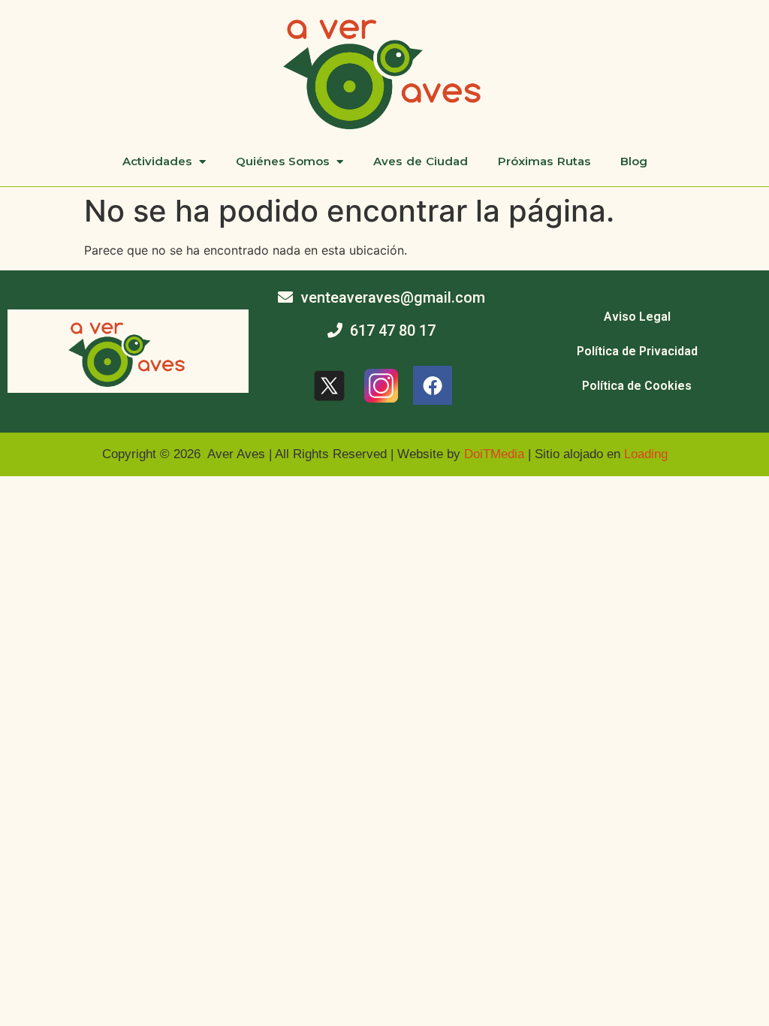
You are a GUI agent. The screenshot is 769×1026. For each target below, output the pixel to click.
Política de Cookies (637, 386)
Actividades (156, 161)
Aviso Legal (637, 316)
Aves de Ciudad (420, 161)
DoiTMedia (494, 454)
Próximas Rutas (544, 161)
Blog (633, 161)
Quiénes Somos (283, 161)
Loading (646, 454)
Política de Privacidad (637, 351)
